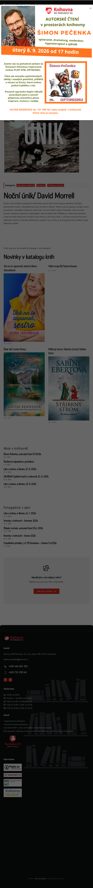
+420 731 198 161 (18, 672)
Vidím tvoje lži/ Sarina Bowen (62, 266)
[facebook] (5, 680)
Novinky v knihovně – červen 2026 (20, 535)
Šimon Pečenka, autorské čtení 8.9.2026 (22, 454)
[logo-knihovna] (18, 14)
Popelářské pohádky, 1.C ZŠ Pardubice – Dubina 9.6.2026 (30, 543)
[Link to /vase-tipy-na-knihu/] (46, 568)
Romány (41, 185)
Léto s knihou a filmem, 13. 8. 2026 (20, 484)
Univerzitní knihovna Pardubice (16, 724)
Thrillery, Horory (55, 185)
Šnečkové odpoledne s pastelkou (19, 461)
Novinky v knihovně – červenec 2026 (21, 520)
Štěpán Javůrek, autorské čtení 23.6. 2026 (23, 528)
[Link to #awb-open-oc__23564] (87, 16)
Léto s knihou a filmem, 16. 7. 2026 (20, 513)
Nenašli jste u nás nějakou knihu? (46, 577)
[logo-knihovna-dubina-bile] (16, 636)
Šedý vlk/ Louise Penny (15, 349)
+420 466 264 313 (18, 666)
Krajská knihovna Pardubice (15, 721)
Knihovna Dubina (40, 879)
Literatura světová (25, 185)
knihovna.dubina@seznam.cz (16, 659)
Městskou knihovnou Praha (27, 731)
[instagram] (10, 680)
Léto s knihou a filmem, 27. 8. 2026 (20, 469)
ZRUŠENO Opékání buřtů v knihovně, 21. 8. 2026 (26, 476)
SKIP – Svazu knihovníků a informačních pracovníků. (32, 728)
